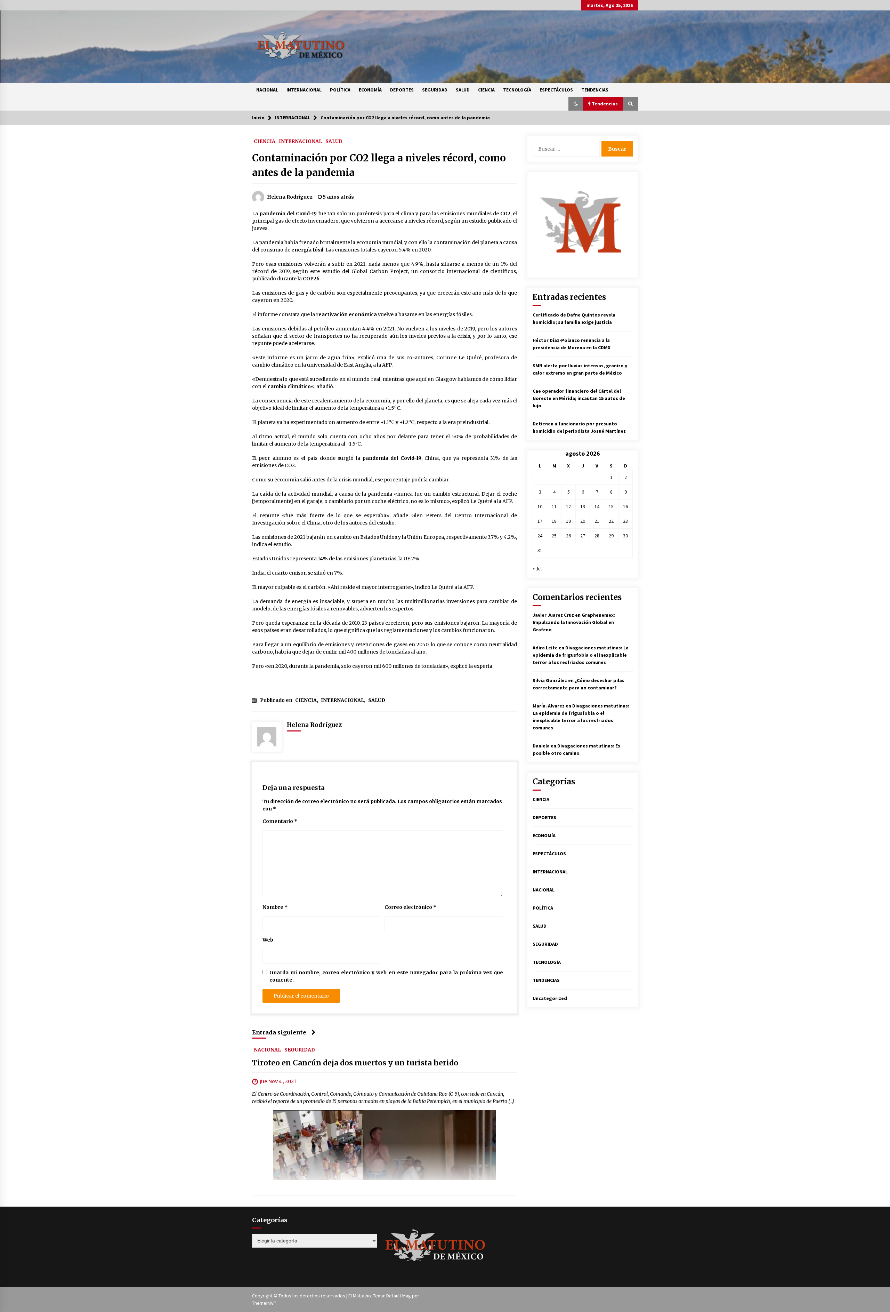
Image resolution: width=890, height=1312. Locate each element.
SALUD (463, 90)
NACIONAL (267, 90)
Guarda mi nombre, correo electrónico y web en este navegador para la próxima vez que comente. (386, 976)
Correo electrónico (410, 907)
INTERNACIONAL (304, 90)
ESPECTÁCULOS (556, 90)
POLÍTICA (340, 90)
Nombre (275, 907)
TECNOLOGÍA (517, 90)
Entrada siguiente (279, 1032)
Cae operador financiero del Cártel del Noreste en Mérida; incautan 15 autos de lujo (579, 398)
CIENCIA (486, 90)
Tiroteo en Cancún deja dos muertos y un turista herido (355, 1062)
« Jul (537, 569)
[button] (575, 104)
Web (267, 940)
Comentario (279, 821)
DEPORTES (402, 90)
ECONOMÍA (370, 90)
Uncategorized (550, 998)
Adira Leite (545, 648)
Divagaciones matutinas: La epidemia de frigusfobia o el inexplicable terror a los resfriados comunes (581, 655)
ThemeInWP (264, 1303)
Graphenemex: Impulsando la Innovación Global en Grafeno (574, 622)
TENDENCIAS (594, 90)
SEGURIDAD (434, 90)
